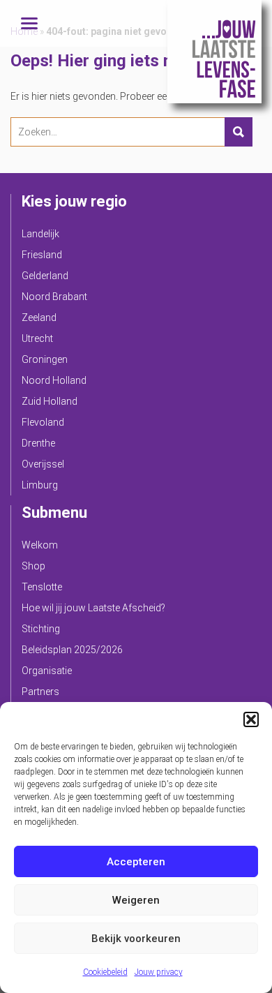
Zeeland (39, 317)
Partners (40, 691)
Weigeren (136, 900)
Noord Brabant (54, 296)
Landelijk (40, 233)
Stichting (41, 628)
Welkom (40, 545)
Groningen (45, 359)
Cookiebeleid (105, 972)
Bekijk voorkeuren (136, 938)
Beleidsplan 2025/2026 (72, 649)
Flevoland (43, 422)
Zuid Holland (49, 401)
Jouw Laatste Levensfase (214, 51)
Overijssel (43, 464)
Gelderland (45, 275)
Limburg (40, 485)
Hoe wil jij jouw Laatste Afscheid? (93, 607)
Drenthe (38, 443)
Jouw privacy (159, 972)
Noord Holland (54, 380)
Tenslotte (42, 586)
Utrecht (37, 338)
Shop (33, 566)
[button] (251, 719)
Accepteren (136, 862)
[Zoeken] (238, 132)
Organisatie (47, 670)
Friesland (42, 254)
